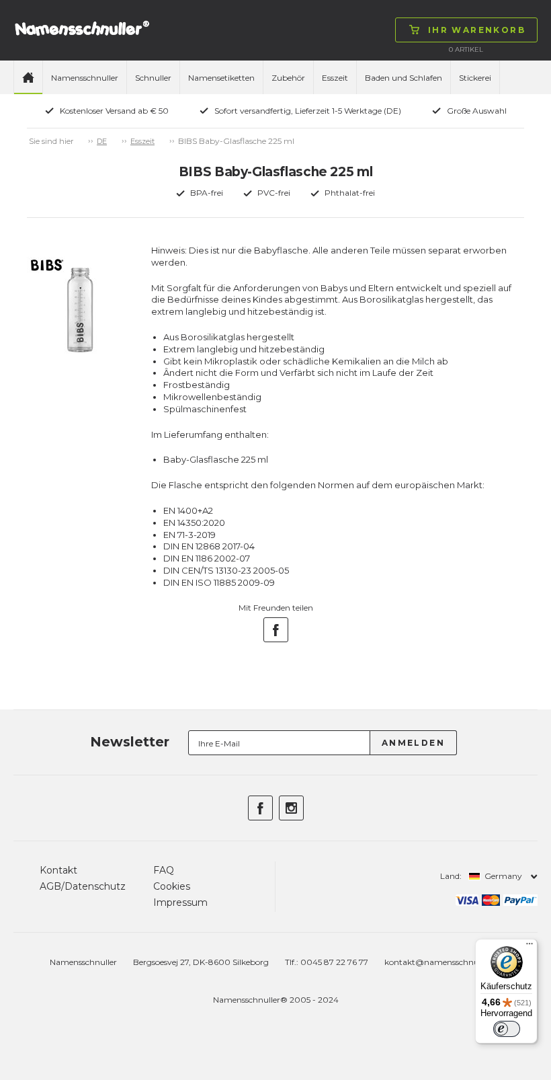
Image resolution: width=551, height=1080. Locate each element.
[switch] (506, 1029)
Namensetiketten (221, 78)
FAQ (163, 870)
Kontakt (58, 870)
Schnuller (153, 78)
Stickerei (475, 78)
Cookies (171, 886)
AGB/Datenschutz (83, 886)
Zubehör (288, 78)
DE (102, 141)
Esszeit (335, 78)
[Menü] (529, 947)
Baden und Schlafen (403, 78)
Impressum (180, 902)
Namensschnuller (84, 78)
